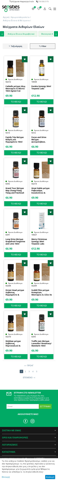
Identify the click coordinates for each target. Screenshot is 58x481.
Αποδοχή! (50, 477)
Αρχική (6, 17)
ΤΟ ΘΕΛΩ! (16, 101)
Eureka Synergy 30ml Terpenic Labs (41, 87)
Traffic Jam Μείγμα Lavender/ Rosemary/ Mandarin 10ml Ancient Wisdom (41, 343)
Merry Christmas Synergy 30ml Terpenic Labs (39, 241)
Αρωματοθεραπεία (20, 17)
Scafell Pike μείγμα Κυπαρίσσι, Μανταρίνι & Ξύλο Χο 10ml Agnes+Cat (41, 292)
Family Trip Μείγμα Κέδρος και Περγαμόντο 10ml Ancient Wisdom (15, 139)
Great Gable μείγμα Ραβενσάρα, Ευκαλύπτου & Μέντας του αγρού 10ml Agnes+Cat (40, 190)
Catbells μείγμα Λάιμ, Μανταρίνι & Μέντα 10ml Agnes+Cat (16, 88)
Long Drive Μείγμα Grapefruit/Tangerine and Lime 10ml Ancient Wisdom (15, 241)
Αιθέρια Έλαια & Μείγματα (16, 20)
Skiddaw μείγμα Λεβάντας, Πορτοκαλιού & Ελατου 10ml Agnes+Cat (13, 343)
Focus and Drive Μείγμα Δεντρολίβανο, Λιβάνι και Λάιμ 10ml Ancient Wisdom (41, 139)
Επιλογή (6, 477)
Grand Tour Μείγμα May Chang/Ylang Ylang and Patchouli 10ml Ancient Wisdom (16, 190)
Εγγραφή (45, 406)
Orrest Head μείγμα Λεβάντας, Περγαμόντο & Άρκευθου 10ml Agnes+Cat (15, 292)
